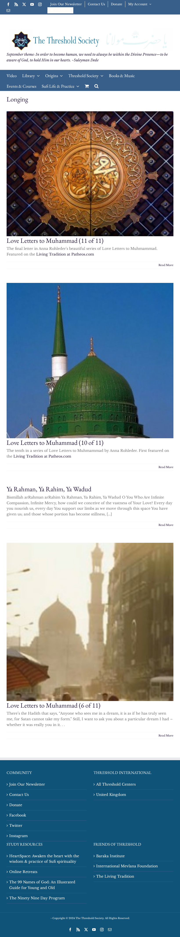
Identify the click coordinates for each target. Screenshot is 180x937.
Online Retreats (23, 872)
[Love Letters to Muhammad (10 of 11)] (90, 360)
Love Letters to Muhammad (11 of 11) (55, 240)
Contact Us (19, 794)
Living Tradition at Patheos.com (65, 254)
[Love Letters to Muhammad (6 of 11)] (90, 622)
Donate (15, 805)
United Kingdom (111, 794)
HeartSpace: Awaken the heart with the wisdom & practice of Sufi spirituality (44, 859)
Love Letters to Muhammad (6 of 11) (54, 705)
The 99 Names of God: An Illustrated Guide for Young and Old (42, 885)
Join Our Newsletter (27, 784)
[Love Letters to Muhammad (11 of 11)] (90, 173)
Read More (165, 265)
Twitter (15, 825)
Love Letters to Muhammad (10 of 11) (55, 442)
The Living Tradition (115, 876)
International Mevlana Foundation (127, 866)
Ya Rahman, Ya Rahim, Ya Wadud (49, 489)
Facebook (17, 815)
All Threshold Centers (116, 784)
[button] (96, 85)
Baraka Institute (110, 856)
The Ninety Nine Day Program (37, 898)
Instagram (18, 836)
